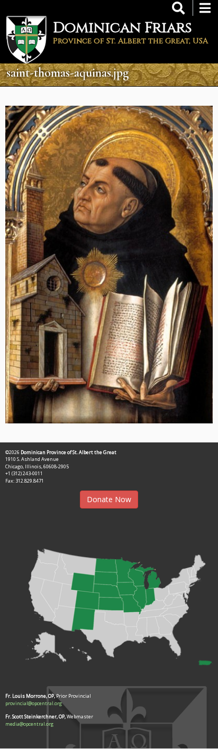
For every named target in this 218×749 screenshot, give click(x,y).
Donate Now (109, 499)
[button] (109, 603)
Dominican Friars (122, 28)
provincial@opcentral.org (33, 703)
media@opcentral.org (29, 723)
